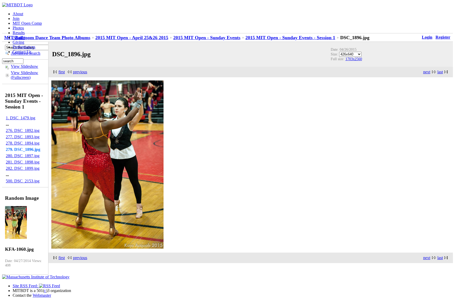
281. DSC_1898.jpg (22, 162)
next (426, 72)
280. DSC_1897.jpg (22, 155)
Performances (24, 47)
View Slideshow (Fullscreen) (24, 75)
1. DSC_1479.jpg (20, 118)
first (61, 72)
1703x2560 (353, 59)
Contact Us (22, 51)
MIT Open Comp (27, 23)
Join (16, 18)
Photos (18, 28)
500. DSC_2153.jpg (22, 181)
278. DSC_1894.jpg (22, 143)
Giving (18, 42)
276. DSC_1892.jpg (22, 130)
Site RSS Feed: (26, 286)
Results (19, 32)
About (18, 14)
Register (443, 37)
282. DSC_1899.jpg (22, 168)
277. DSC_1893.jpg (22, 137)
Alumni (19, 37)
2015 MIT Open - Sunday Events (206, 37)
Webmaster (42, 295)
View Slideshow (24, 66)
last (440, 72)
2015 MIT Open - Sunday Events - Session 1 (290, 37)
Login (427, 37)
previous (80, 72)
